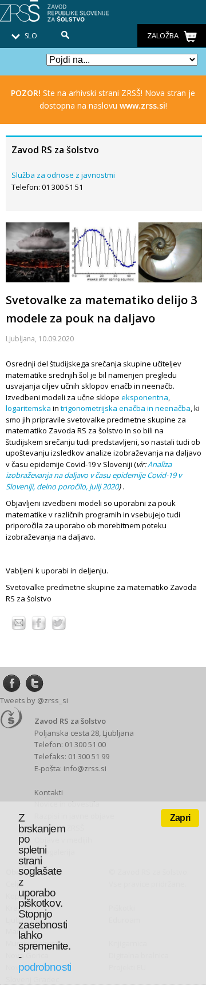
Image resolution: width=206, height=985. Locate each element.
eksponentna (144, 397)
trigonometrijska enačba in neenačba (126, 408)
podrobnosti (44, 967)
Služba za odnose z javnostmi (63, 175)
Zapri (180, 818)
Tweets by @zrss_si (34, 700)
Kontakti (48, 792)
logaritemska (28, 408)
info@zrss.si (85, 768)
